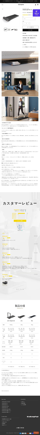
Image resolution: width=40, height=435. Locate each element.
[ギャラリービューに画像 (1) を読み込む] (5, 29)
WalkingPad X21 (5, 407)
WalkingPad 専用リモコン (6, 410)
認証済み (19, 230)
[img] (5, 236)
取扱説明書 (23, 403)
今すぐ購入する (11, 366)
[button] (2, 5)
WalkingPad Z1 (5, 404)
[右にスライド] (19, 29)
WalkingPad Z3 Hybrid (6, 401)
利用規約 (3, 423)
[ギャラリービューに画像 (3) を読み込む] (9, 29)
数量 (23, 21)
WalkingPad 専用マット (6, 412)
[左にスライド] (3, 29)
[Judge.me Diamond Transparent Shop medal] (20, 227)
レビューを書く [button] (20, 220)
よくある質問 (23, 404)
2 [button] (18, 289)
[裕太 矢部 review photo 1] (4, 283)
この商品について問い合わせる (30, 46)
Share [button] (25, 44)
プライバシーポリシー (6, 420)
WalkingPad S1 (5, 403)
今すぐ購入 (30, 30)
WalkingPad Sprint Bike (6, 409)
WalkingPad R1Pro (5, 406)
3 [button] (20, 289)
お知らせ (22, 401)
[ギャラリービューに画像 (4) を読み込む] (12, 29)
